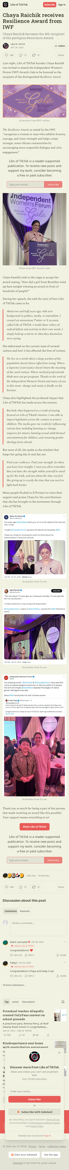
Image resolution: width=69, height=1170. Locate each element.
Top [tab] (7, 1001)
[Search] (63, 1002)
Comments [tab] (11, 911)
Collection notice (56, 1146)
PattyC (13, 962)
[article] (34, 1023)
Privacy (33, 1146)
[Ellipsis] (64, 941)
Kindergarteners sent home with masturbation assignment (25, 1045)
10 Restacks (43, 875)
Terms (42, 1146)
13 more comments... (14, 985)
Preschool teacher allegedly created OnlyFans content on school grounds (24, 1015)
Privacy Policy (36, 1126)
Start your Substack (25, 1154)
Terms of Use (52, 1119)
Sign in (62, 4)
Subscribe (49, 4)
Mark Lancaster (19, 942)
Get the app (51, 1154)
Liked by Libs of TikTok (24, 946)
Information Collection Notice (45, 1122)
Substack (18, 1163)
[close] (59, 1052)
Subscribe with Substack (36, 1112)
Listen (61, 45)
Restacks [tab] (25, 911)
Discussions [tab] (28, 1001)
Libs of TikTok (18, 44)
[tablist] (17, 911)
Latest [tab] (15, 1001)
